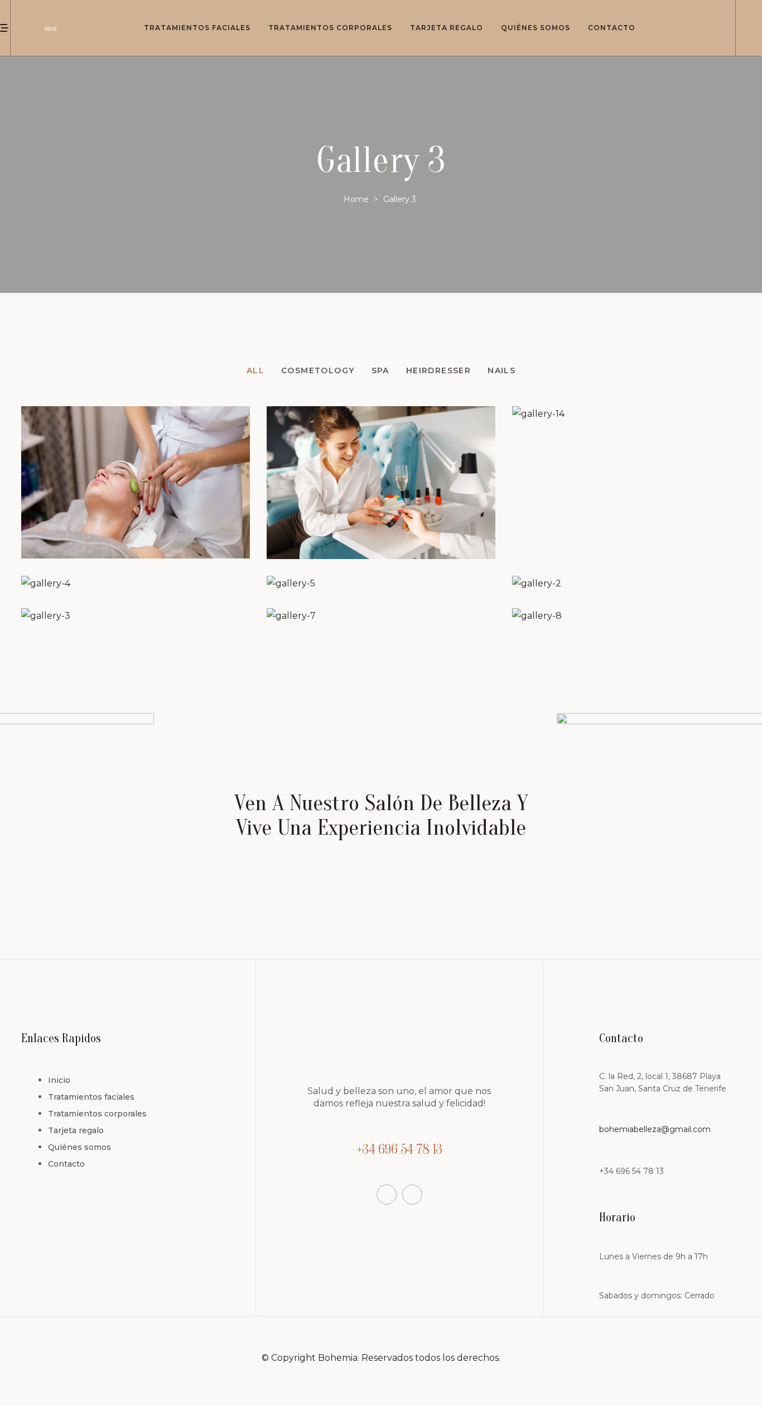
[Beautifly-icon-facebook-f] (387, 1194)
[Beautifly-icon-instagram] (412, 1194)
